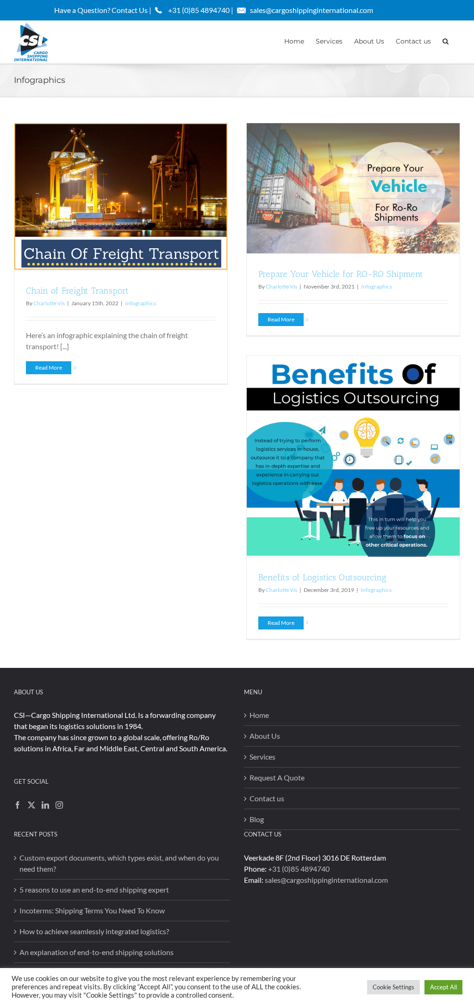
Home (259, 714)
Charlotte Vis (49, 303)
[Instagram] (59, 805)
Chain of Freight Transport (77, 290)
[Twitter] (31, 805)
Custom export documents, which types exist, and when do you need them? (119, 863)
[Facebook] (17, 805)
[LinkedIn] (45, 805)
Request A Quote (277, 777)
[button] (446, 40)
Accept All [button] (443, 987)
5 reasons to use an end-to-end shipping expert (94, 889)
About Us (264, 735)
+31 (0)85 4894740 (299, 868)
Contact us (266, 798)
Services (262, 756)
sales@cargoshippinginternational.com (311, 10)
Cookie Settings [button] (393, 987)
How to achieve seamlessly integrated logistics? (94, 931)
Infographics (140, 303)
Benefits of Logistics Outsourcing (322, 577)
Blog (256, 819)
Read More (48, 367)
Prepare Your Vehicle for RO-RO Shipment (340, 274)
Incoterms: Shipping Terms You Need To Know (92, 910)
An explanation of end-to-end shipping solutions (96, 952)
